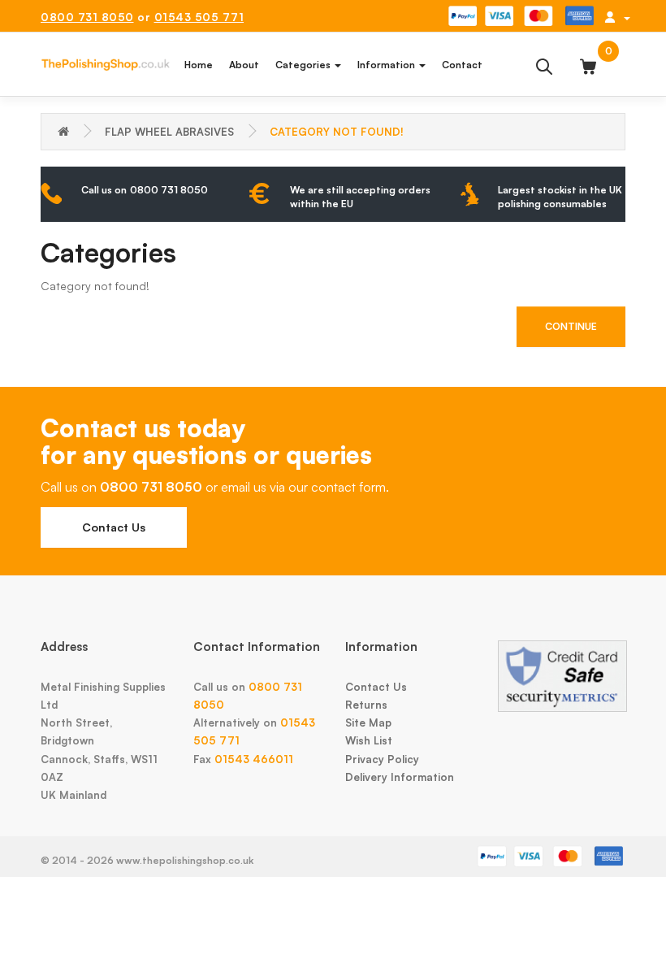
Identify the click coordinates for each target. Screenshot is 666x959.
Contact (462, 65)
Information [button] (387, 65)
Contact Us (113, 527)
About (244, 65)
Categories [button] (304, 65)
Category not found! (337, 131)
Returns (366, 704)
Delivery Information (399, 776)
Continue (571, 326)
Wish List (368, 740)
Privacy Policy (382, 759)
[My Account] (617, 17)
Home (198, 65)
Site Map (368, 722)
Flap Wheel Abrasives (169, 131)
